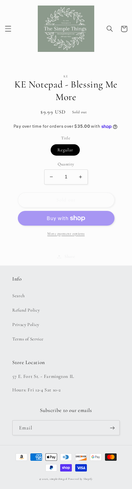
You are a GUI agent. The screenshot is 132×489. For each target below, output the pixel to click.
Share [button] (69, 256)
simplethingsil (58, 479)
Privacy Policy (25, 324)
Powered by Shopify (80, 479)
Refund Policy (26, 310)
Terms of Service (28, 339)
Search (18, 295)
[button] (8, 29)
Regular (65, 150)
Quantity (66, 164)
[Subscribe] (112, 427)
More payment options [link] (66, 233)
